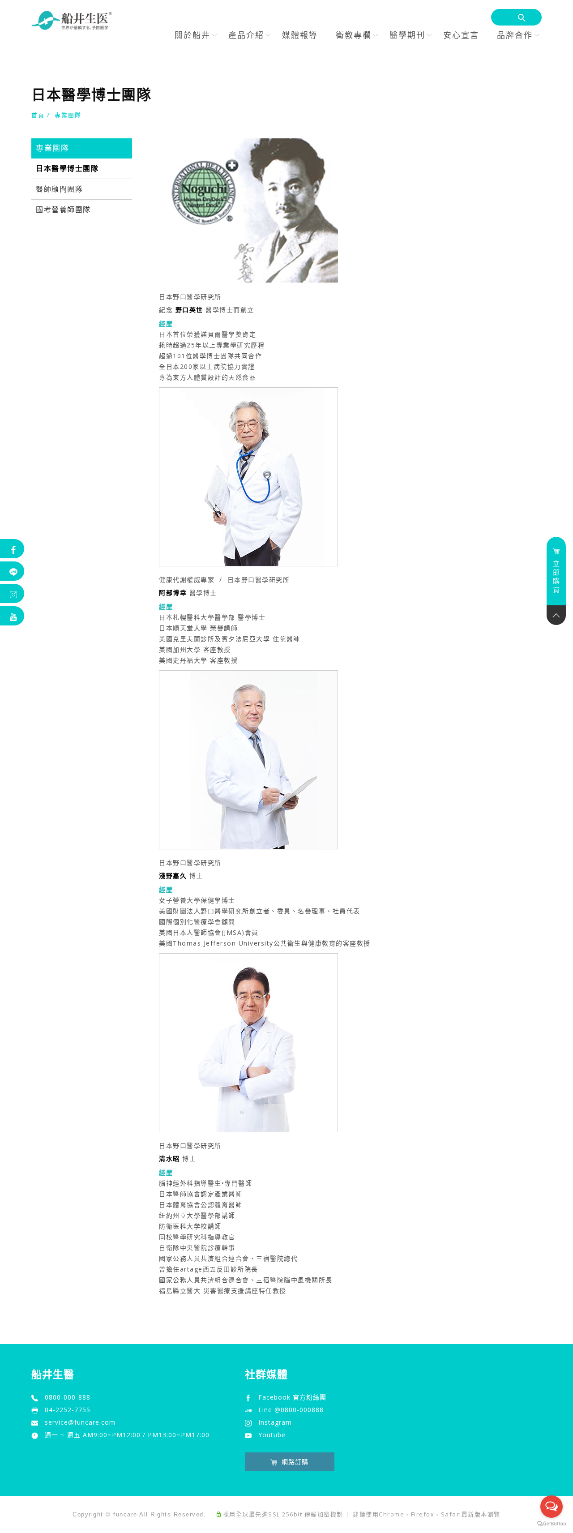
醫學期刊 (407, 35)
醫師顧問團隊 (59, 189)
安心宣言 (461, 35)
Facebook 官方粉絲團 (292, 1397)
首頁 (38, 115)
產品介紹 (246, 35)
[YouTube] (12, 616)
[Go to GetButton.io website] (551, 1524)
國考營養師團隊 (63, 210)
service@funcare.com (80, 1422)
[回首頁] (71, 20)
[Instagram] (12, 593)
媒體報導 (300, 35)
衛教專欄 (354, 35)
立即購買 (556, 576)
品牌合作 (515, 35)
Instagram (275, 1422)
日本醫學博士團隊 (67, 168)
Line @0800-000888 (291, 1409)
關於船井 (192, 35)
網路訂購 (295, 1461)
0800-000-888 (67, 1397)
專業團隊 (68, 115)
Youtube (272, 1434)
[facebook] (12, 549)
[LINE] (12, 571)
